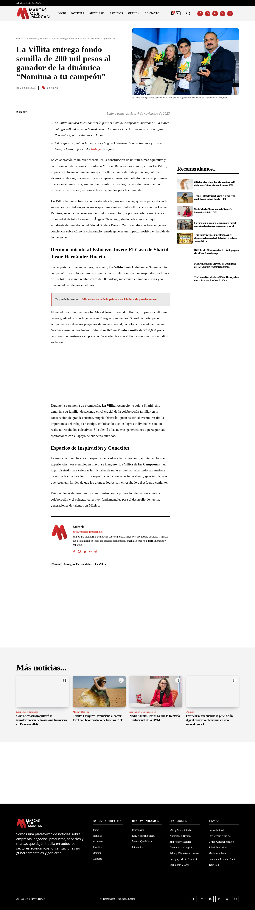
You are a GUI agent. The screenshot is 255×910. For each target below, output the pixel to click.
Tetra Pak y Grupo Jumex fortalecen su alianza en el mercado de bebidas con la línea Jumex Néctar (215, 238)
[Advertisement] (110, 376)
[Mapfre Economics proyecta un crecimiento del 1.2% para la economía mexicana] (184, 265)
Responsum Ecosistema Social (119, 898)
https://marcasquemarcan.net (87, 531)
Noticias (20, 38)
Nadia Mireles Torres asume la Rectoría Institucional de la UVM (212, 211)
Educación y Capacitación (142, 711)
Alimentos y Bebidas (37, 38)
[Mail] (90, 550)
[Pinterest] (20, 138)
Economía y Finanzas (27, 711)
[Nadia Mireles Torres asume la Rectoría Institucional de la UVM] (184, 211)
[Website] (95, 550)
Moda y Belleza (81, 711)
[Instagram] (207, 13)
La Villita (100, 564)
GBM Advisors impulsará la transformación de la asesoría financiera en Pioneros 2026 (215, 184)
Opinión (190, 711)
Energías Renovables (78, 564)
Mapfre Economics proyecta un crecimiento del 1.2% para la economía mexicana (215, 265)
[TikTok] (218, 899)
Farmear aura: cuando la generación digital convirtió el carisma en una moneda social (215, 225)
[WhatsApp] (230, 13)
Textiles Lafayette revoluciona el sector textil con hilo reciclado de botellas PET (97, 718)
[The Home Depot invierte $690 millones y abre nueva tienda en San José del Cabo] (184, 279)
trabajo (96, 149)
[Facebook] (200, 13)
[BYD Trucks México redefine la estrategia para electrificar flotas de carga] (184, 251)
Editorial (53, 87)
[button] (188, 13)
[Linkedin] (215, 13)
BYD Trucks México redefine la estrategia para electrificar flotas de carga (216, 252)
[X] (222, 13)
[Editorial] (43, 88)
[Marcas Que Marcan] (33, 13)
